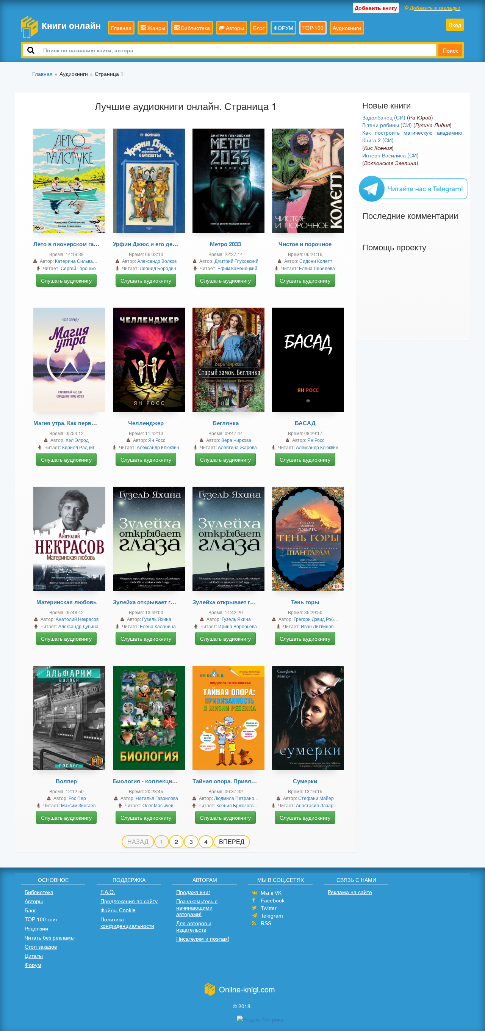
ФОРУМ (283, 27)
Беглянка (226, 423)
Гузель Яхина (156, 619)
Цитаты (34, 955)
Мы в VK (271, 893)
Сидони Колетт (315, 261)
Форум (33, 964)
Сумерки (305, 781)
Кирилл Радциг (78, 447)
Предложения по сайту (129, 901)
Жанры (155, 27)
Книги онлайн (71, 25)
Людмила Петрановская (240, 798)
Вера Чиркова (236, 440)
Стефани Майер (316, 798)
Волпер (66, 781)
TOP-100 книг (41, 919)
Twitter (269, 908)
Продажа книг (193, 892)
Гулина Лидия (432, 125)
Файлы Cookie (118, 910)
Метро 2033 (225, 244)
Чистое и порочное (305, 244)
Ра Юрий (420, 117)
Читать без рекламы (50, 937)
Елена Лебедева (317, 268)
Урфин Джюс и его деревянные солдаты (170, 244)
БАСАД (305, 423)
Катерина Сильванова (79, 261)
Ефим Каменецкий (237, 268)
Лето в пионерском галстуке (72, 244)
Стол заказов (41, 946)
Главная (121, 27)
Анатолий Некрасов (77, 619)
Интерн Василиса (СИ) (390, 155)
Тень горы (305, 602)
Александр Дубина (78, 626)
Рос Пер (77, 798)
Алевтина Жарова (237, 447)
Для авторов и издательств (193, 926)
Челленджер (146, 423)
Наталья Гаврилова (157, 798)
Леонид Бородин (158, 268)
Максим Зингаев (78, 805)
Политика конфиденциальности (127, 922)
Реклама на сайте (350, 892)
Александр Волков (157, 261)
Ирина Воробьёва (237, 626)
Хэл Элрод (77, 440)
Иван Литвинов (317, 626)
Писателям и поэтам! (202, 938)
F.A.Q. (107, 892)
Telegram (272, 915)
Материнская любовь (66, 602)
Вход (455, 24)
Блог (258, 27)
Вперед (231, 841)
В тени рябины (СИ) (387, 125)
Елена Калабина (158, 626)
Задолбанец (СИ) (383, 117)
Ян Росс (156, 440)
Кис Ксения (378, 147)
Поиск (450, 50)
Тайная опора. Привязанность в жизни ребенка (258, 781)
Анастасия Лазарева (318, 805)
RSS (266, 923)
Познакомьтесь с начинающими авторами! (196, 907)
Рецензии (36, 928)
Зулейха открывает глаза (148, 602)
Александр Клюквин (158, 447)
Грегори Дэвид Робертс (319, 619)
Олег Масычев (157, 805)
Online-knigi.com (247, 989)
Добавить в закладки (435, 7)
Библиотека (195, 27)
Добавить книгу (376, 7)
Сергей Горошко (78, 268)
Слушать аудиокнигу (66, 280)
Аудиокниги (347, 27)
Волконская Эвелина (390, 163)
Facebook (273, 900)
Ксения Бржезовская (238, 805)
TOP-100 (313, 27)
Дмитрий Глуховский (236, 261)
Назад (138, 841)
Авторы (234, 27)
